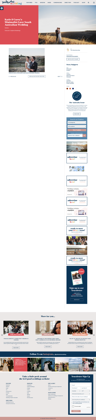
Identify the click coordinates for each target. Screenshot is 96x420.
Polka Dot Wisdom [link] (80, 334)
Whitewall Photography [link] (72, 56)
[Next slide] (94, 335)
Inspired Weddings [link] (15, 30)
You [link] (36, 2)
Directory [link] (68, 2)
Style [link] (28, 392)
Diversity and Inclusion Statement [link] (55, 386)
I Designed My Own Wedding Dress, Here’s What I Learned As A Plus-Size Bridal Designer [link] (48, 339)
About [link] (49, 385)
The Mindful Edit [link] (9, 396)
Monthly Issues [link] (30, 397)
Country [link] (68, 74)
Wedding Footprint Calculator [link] (12, 397)
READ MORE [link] (76, 113)
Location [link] (28, 391)
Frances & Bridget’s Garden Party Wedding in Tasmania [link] (16, 339)
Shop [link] (83, 2)
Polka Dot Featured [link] (16, 334)
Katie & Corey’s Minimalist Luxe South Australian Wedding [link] (24, 72)
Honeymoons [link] (58, 2)
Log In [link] (49, 389)
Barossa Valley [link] (69, 82)
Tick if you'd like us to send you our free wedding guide (81, 402)
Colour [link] (28, 389)
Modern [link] (68, 70)
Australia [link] (68, 80)
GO (84, 135)
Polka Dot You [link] (48, 334)
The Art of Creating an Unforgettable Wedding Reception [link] (80, 339)
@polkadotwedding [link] (60, 354)
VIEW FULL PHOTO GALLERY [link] (73, 59)
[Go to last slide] (2, 335)
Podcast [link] (76, 2)
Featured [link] (29, 2)
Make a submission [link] (52, 394)
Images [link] (28, 388)
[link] (1, 8)
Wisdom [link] (42, 2)
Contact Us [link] (50, 388)
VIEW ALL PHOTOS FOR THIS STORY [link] (36, 76)
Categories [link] (29, 385)
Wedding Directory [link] (10, 402)
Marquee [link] (68, 76)
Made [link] (49, 2)
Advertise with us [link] (51, 397)
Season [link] (28, 396)
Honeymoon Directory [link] (10, 403)
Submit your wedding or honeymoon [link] (55, 395)
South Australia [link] (70, 83)
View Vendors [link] (77, 130)
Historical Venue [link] (70, 75)
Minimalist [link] (68, 69)
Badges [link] (49, 398)
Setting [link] (28, 394)
